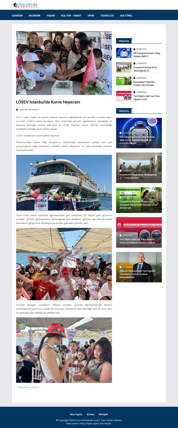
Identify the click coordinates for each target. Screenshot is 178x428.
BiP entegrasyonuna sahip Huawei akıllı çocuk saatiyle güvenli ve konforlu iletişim (137, 140)
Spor (91, 15)
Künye (90, 414)
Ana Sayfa (76, 414)
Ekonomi (34, 15)
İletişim (103, 414)
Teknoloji (107, 15)
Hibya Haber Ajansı (89, 423)
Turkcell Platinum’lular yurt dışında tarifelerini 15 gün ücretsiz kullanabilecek (137, 274)
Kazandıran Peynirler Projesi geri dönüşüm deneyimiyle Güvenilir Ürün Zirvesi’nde (138, 204)
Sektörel (126, 15)
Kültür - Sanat (71, 15)
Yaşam (50, 15)
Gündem (17, 15)
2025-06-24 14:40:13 (29, 109)
